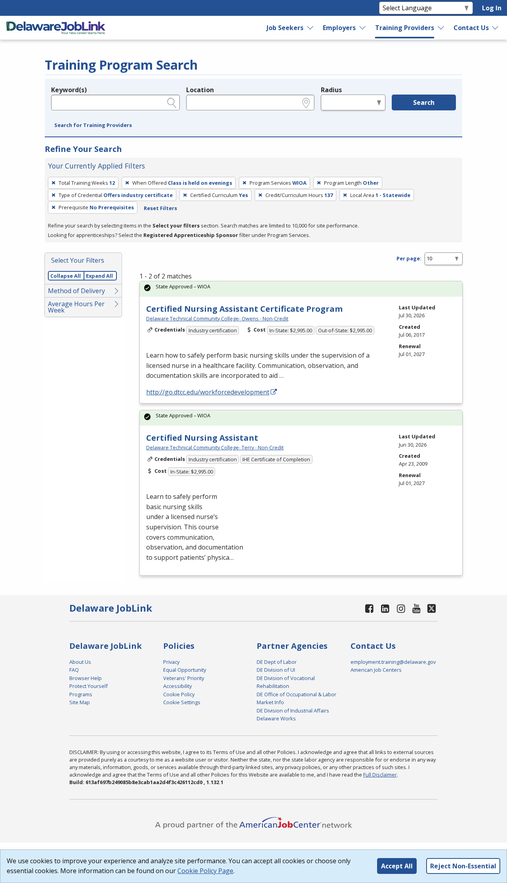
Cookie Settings (181, 702)
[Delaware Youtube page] (416, 608)
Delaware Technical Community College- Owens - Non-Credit (217, 318)
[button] (93, 125)
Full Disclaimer (380, 774)
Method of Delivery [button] (76, 290)
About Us (80, 661)
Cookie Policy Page (205, 870)
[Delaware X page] (431, 608)
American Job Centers (376, 669)
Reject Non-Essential (463, 866)
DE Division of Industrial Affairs (293, 710)
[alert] (301, 289)
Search (424, 102)
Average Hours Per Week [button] (76, 307)
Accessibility (177, 686)
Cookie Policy (178, 694)
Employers (339, 27)
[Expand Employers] (362, 28)
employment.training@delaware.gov (393, 661)
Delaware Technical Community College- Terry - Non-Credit (215, 447)
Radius (331, 89)
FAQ (74, 669)
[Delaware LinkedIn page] (385, 608)
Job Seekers (285, 27)
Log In (491, 8)
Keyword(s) (69, 89)
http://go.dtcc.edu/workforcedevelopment (207, 392)
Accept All (397, 866)
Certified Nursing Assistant (202, 437)
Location (200, 89)
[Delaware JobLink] (55, 28)
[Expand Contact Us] (495, 28)
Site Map (79, 702)
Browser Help (85, 678)
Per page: (408, 258)
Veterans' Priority (183, 678)
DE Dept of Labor (277, 661)
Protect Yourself (88, 686)
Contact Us (471, 27)
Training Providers (404, 27)
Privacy (171, 661)
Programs (80, 694)
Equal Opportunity (184, 669)
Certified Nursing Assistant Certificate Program (244, 308)
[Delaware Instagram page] (401, 608)
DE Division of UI (276, 669)
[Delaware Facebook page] (369, 608)
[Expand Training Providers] (441, 28)
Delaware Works (276, 718)
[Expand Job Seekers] (310, 28)
